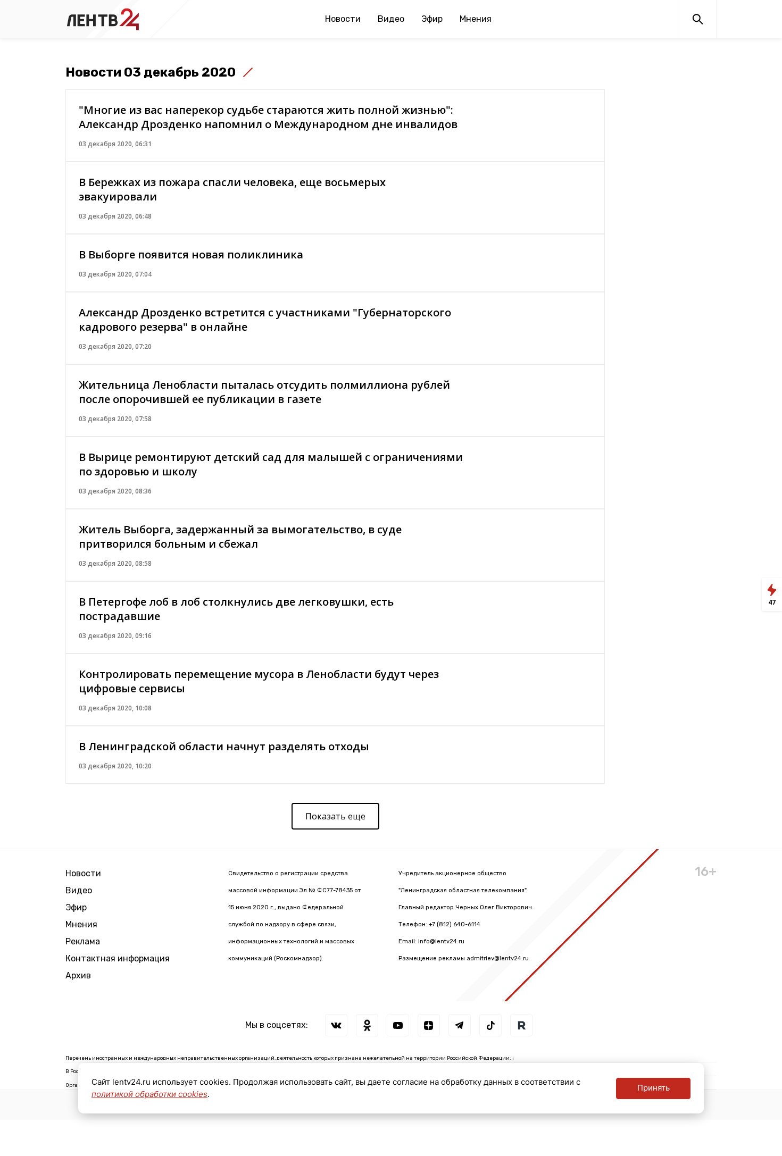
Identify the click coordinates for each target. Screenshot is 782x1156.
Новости (343, 19)
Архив (78, 975)
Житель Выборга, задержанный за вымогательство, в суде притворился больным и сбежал (240, 536)
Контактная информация (117, 958)
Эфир (432, 19)
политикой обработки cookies (149, 1094)
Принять (653, 1088)
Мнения (476, 19)
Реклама (82, 941)
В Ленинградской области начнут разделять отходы (224, 746)
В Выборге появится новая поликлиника (191, 254)
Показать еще (335, 816)
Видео (391, 19)
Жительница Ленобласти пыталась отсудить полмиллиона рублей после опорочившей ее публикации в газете (264, 392)
